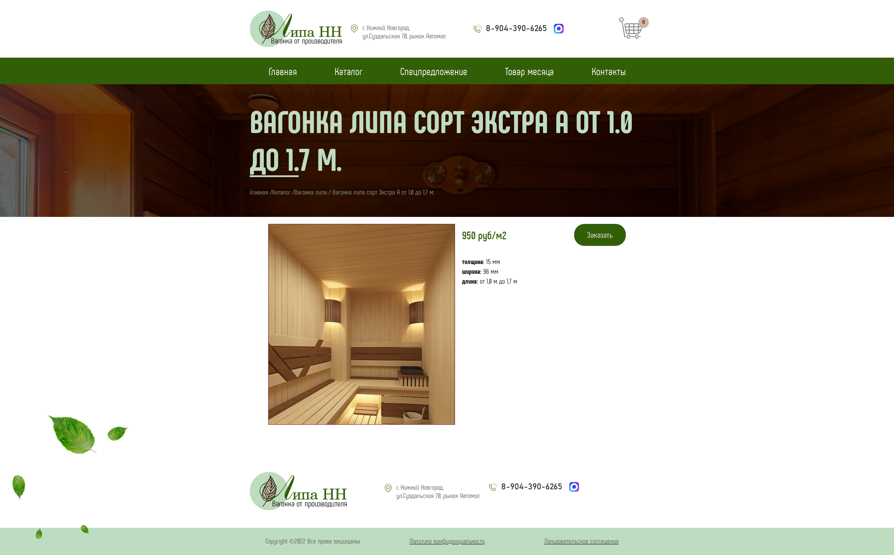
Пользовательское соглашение (581, 540)
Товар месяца (529, 71)
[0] (631, 36)
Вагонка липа (310, 192)
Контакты (609, 71)
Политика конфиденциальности (447, 540)
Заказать (600, 234)
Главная (283, 71)
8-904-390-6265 (516, 28)
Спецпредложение (433, 71)
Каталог (348, 71)
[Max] (559, 29)
